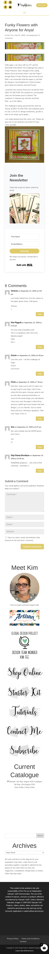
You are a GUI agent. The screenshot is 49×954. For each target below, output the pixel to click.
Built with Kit (24, 265)
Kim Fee (10, 35)
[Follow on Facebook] (5, 2)
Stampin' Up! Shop (42, 5)
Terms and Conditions (30, 939)
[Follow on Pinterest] (5, 7)
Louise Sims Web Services (24, 951)
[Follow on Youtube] (10, 7)
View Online (19, 787)
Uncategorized (31, 35)
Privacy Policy (12, 939)
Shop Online (30, 787)
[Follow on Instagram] (10, 2)
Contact (23, 941)
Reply (40, 314)
